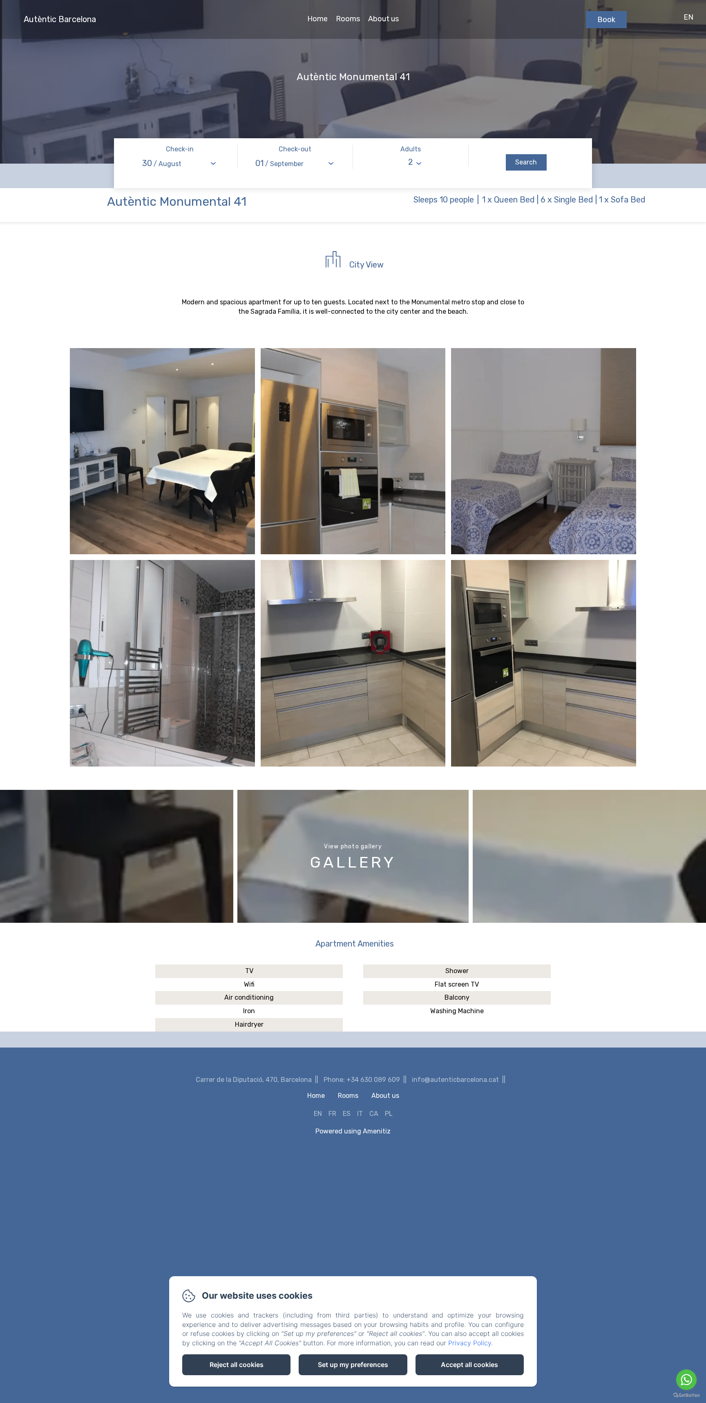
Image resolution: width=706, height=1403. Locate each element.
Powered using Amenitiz (353, 1131)
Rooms (348, 18)
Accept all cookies (469, 1364)
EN (318, 1113)
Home (317, 18)
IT (360, 1113)
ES (347, 1113)
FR (332, 1113)
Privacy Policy (469, 1343)
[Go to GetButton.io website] (686, 1395)
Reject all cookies (237, 1364)
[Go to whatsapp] (686, 1379)
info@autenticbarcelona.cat (455, 1080)
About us (383, 18)
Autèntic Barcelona (60, 19)
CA (373, 1113)
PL (389, 1113)
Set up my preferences (353, 1364)
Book (606, 19)
